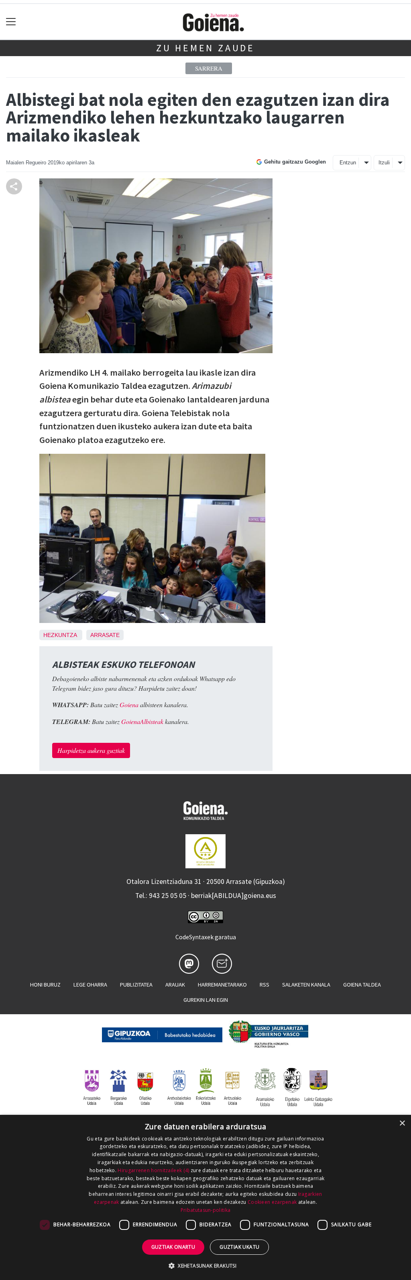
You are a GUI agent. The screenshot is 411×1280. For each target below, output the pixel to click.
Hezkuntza (60, 635)
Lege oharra (90, 984)
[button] (205, 1265)
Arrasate (105, 635)
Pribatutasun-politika (205, 1210)
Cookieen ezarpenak (272, 1202)
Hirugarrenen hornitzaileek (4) (153, 1170)
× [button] (402, 1123)
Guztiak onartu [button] (173, 1247)
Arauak (175, 984)
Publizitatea (136, 984)
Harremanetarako (222, 984)
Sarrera (208, 68)
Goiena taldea (362, 984)
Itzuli (384, 163)
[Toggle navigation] (11, 22)
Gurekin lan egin (205, 999)
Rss (264, 984)
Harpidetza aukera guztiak (91, 750)
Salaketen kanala (306, 984)
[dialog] (205, 1197)
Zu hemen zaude (205, 48)
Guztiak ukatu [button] (239, 1247)
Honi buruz (45, 984)
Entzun (348, 163)
